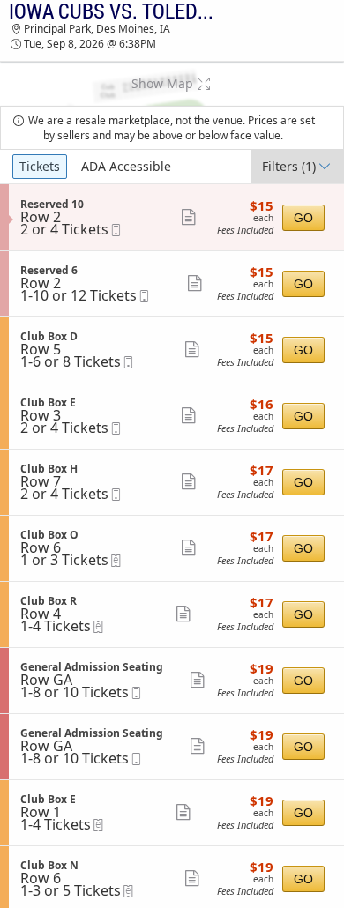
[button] (172, 84)
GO (303, 218)
